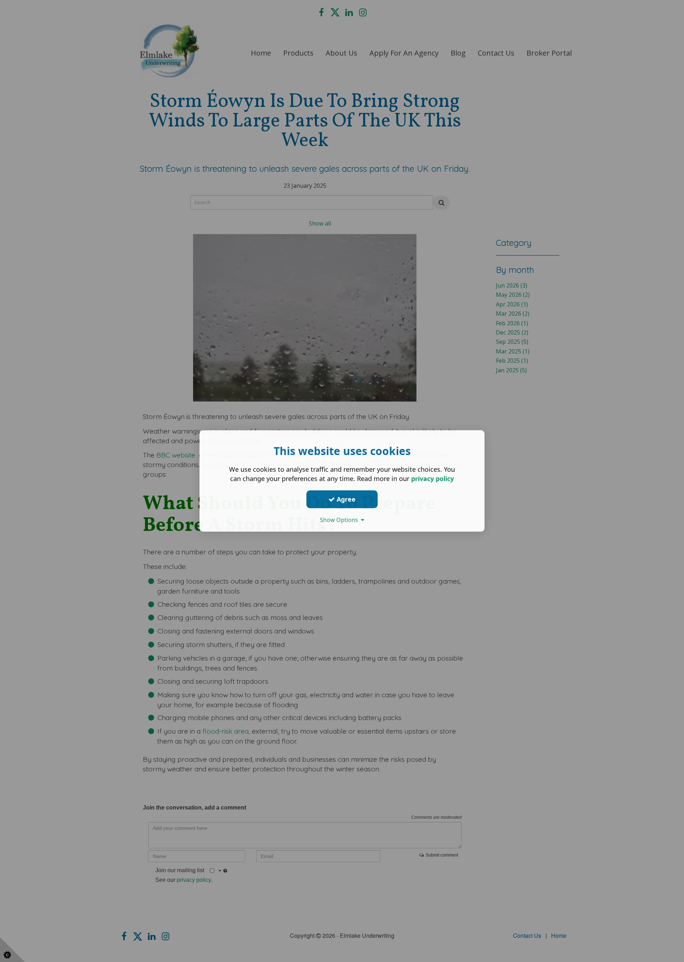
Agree (345, 499)
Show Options (340, 520)
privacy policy (432, 478)
